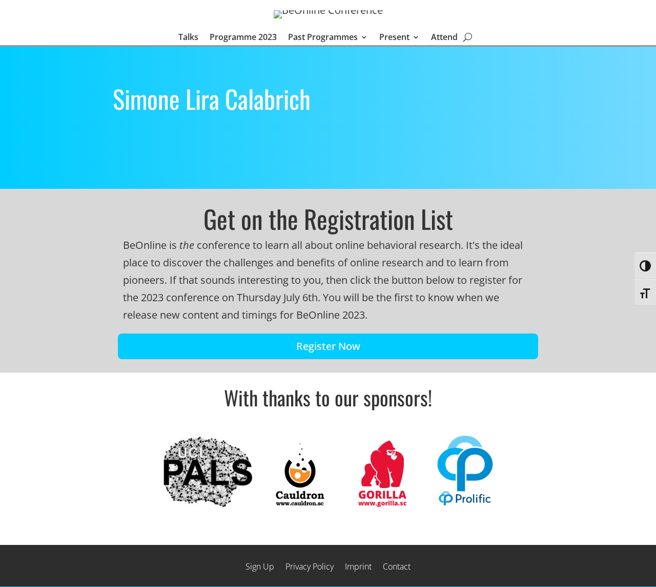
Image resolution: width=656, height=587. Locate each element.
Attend (444, 38)
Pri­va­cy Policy (309, 566)
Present (394, 38)
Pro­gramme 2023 (243, 38)
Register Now (328, 346)
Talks (188, 38)
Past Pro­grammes (323, 38)
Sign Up (259, 566)
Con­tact (397, 566)
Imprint (358, 566)
